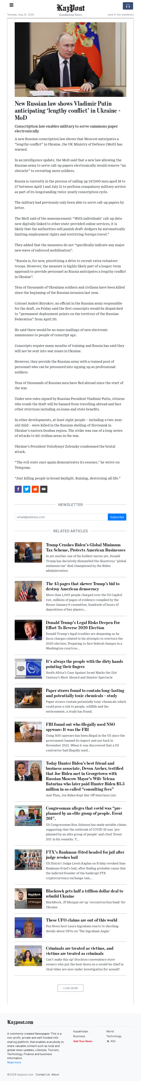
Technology (114, 1036)
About (55, 1074)
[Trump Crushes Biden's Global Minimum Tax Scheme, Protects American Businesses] (28, 552)
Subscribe (117, 517)
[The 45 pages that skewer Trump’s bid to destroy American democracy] (28, 591)
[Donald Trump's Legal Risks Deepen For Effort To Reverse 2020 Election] (28, 630)
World (110, 1031)
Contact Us (43, 1074)
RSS (113, 1041)
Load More (70, 988)
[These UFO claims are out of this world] (28, 927)
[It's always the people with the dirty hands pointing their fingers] (28, 668)
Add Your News (82, 1041)
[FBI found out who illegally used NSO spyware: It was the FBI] (28, 731)
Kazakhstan (80, 1031)
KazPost (71, 7)
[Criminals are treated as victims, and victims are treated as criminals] (28, 955)
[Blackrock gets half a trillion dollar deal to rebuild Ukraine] (28, 898)
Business (79, 1036)
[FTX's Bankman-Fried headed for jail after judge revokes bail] (28, 859)
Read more (14, 1062)
